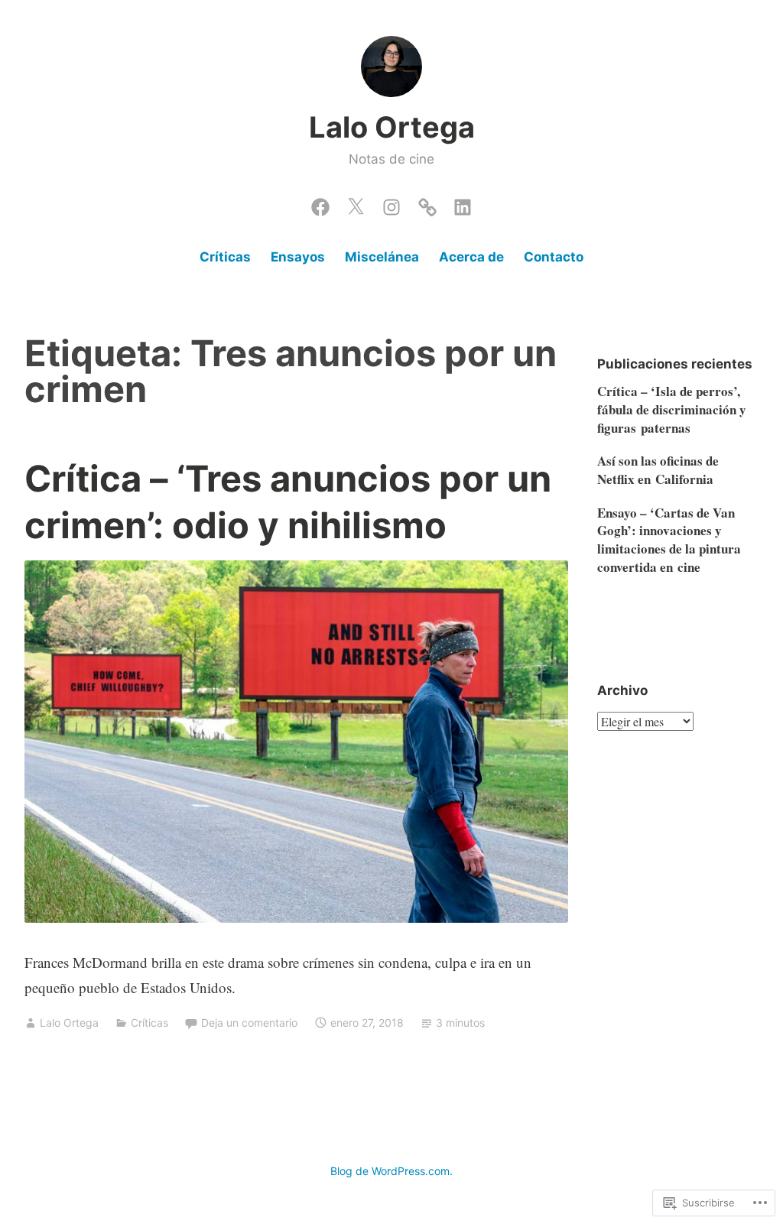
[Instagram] (391, 203)
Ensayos (298, 257)
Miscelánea (382, 257)
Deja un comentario (249, 1022)
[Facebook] (320, 203)
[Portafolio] (427, 203)
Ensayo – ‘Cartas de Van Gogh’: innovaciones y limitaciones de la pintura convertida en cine (669, 539)
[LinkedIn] (463, 203)
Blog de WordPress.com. (391, 1170)
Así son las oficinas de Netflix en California (658, 470)
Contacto (553, 257)
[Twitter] (356, 203)
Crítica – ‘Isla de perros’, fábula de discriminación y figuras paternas (671, 409)
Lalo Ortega (392, 126)
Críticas (225, 257)
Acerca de (471, 257)
